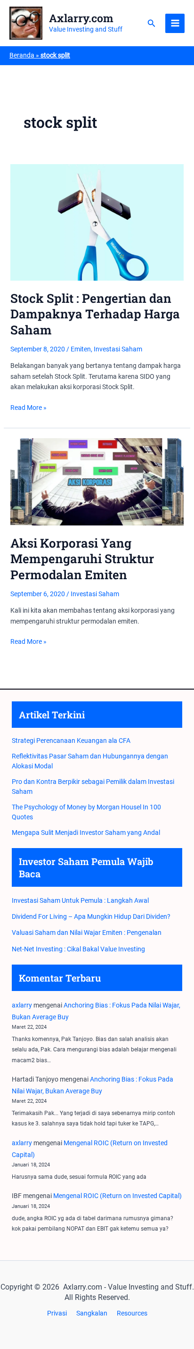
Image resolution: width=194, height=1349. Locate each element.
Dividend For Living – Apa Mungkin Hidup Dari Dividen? (91, 916)
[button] (151, 23)
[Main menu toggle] (175, 23)
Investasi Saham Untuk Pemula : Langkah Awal (80, 900)
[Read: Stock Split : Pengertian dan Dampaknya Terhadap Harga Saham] (97, 221)
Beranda (21, 55)
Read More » (28, 408)
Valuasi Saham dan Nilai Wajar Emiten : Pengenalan (87, 932)
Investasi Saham (118, 349)
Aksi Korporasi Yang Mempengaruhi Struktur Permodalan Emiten (82, 559)
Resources (132, 1313)
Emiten (81, 349)
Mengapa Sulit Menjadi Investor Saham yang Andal (86, 832)
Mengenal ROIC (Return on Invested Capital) (117, 1195)
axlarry (22, 1005)
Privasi (57, 1313)
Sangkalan (91, 1313)
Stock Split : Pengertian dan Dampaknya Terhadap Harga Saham (95, 314)
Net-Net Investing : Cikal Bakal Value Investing (78, 949)
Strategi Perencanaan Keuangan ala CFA (71, 740)
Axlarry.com (81, 18)
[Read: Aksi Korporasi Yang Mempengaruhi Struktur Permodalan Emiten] (97, 481)
